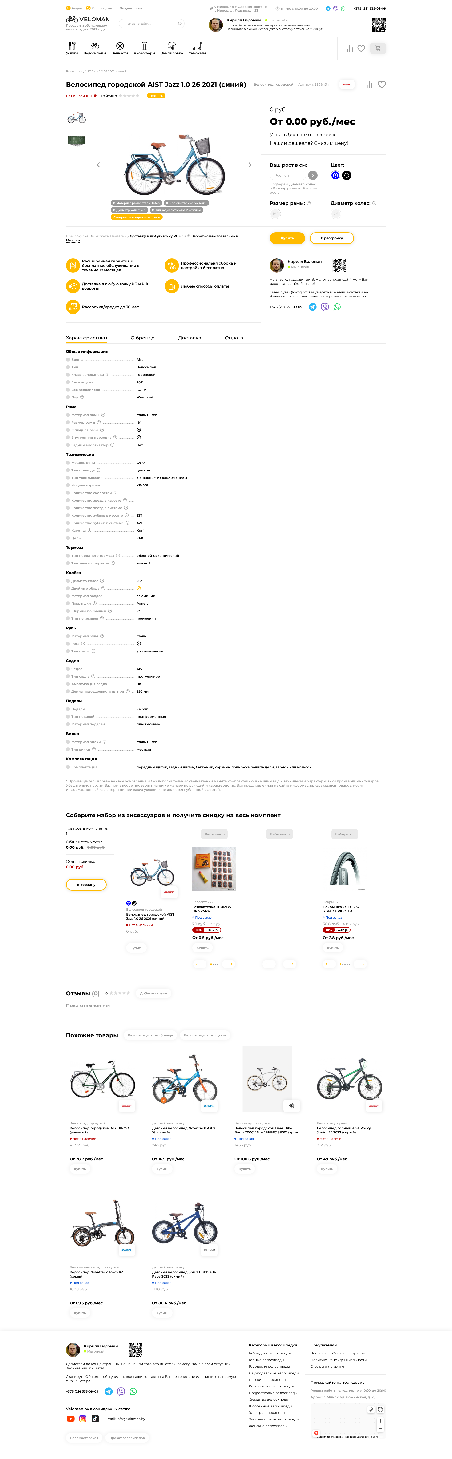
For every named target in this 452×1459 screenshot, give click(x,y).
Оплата (338, 1353)
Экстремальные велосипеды (274, 1419)
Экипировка (172, 53)
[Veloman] (87, 19)
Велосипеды (95, 53)
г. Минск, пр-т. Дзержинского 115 (241, 6)
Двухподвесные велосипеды (274, 1373)
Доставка (319, 1353)
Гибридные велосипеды (270, 1353)
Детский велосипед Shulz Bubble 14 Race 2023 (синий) (184, 1274)
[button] (98, 165)
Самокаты (197, 53)
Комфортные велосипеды (271, 1386)
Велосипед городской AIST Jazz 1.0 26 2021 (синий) (150, 916)
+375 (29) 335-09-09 (370, 8)
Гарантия (358, 1353)
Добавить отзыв (153, 993)
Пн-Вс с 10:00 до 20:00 (299, 8)
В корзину (86, 885)
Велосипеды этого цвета (205, 1035)
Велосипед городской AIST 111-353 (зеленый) (99, 1130)
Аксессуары (144, 53)
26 (336, 214)
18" (275, 214)
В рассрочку (332, 238)
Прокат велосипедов (127, 1438)
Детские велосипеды (267, 1380)
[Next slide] (228, 964)
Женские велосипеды (268, 1426)
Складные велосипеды (269, 1399)
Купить (287, 238)
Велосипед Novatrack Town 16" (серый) (97, 1274)
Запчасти (120, 53)
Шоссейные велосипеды (270, 1406)
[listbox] (214, 834)
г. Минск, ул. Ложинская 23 (236, 10)
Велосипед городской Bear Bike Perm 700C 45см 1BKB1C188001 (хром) (266, 1130)
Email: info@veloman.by (125, 1419)
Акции (77, 8)
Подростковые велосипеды (273, 1393)
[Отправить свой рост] (313, 175)
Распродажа (102, 8)
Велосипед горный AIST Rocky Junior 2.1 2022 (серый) (344, 1130)
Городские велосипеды (269, 1366)
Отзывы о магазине (327, 1366)
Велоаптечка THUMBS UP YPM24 (211, 909)
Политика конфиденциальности (339, 1360)
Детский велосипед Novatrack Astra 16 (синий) (184, 1130)
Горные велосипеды (266, 1360)
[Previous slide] (199, 964)
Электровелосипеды (267, 1413)
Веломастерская (84, 1438)
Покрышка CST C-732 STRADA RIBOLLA (341, 909)
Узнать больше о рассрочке (304, 134)
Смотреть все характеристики (136, 217)
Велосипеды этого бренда (150, 1035)
